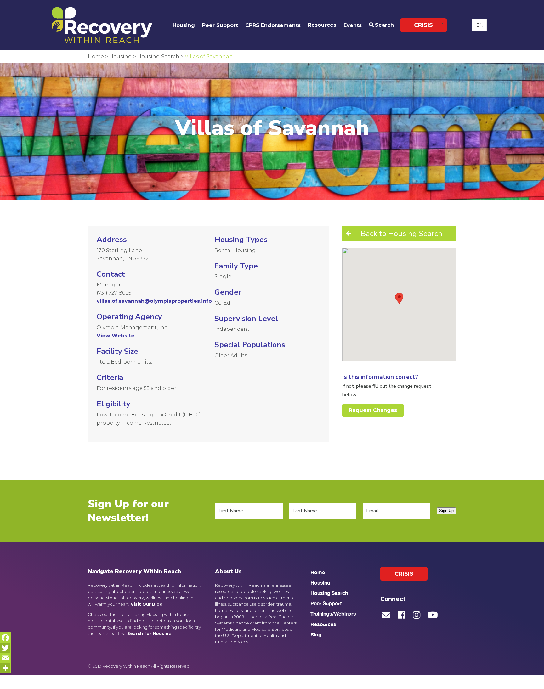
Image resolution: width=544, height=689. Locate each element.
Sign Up (446, 510)
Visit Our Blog (147, 604)
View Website (115, 336)
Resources (322, 25)
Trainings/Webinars (333, 614)
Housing (184, 25)
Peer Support (220, 25)
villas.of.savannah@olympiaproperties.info (154, 301)
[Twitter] (5, 648)
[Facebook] (5, 638)
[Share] (5, 668)
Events (352, 25)
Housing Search (329, 593)
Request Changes (373, 410)
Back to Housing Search (401, 234)
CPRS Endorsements (273, 25)
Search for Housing (149, 633)
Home (317, 572)
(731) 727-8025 (114, 293)
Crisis (423, 25)
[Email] (5, 658)
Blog (315, 634)
